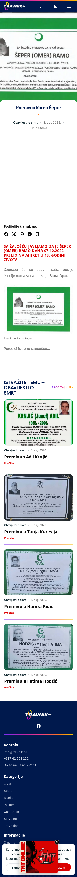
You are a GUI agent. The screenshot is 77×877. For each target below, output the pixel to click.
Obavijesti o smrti (25, 122)
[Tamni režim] (55, 6)
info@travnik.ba (15, 752)
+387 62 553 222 (16, 758)
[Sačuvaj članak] (37, 234)
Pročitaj (9, 463)
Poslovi (9, 805)
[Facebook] (38, 725)
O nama (9, 843)
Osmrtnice (11, 812)
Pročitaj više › (62, 387)
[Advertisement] (38, 178)
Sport (8, 791)
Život (7, 784)
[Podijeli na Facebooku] (6, 234)
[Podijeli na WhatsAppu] (21, 234)
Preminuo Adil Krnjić (25, 457)
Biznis (8, 798)
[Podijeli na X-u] (13, 234)
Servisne (10, 819)
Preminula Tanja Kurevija (30, 532)
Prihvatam (58, 867)
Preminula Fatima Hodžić (30, 681)
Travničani (12, 826)
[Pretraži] (42, 6)
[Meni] (69, 6)
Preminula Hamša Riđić (28, 606)
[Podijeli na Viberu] (29, 234)
